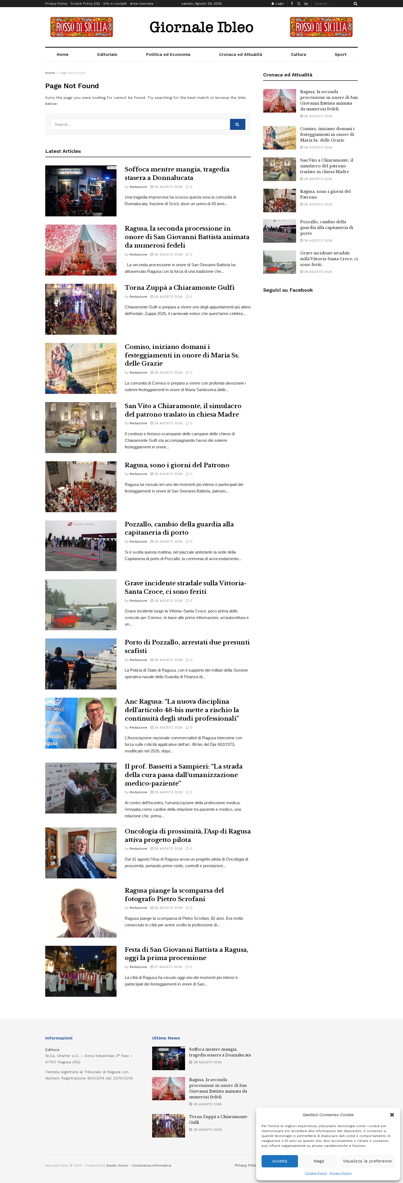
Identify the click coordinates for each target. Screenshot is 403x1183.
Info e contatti (115, 3)
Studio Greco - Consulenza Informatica (138, 1165)
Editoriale (107, 54)
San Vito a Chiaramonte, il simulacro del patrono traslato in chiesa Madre (326, 166)
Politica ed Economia (168, 54)
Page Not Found (72, 73)
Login (279, 3)
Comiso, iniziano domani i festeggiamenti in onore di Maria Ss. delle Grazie (182, 355)
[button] (392, 1115)
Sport (341, 54)
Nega (319, 1161)
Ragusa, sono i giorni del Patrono (177, 465)
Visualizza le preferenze (367, 1161)
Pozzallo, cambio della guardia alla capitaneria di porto (326, 227)
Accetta (279, 1161)
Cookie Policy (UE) (85, 3)
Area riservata (141, 3)
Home (63, 54)
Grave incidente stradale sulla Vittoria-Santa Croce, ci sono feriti (329, 259)
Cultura (298, 54)
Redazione (138, 187)
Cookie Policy (316, 1173)
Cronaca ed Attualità (240, 54)
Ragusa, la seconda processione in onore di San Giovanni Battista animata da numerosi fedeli (187, 237)
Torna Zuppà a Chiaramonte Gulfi (179, 287)
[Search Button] (354, 3)
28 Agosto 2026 (168, 187)
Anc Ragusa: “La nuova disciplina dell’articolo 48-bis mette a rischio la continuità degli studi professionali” (182, 710)
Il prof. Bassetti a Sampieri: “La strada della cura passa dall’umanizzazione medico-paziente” (183, 775)
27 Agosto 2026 (167, 967)
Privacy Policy (341, 1173)
